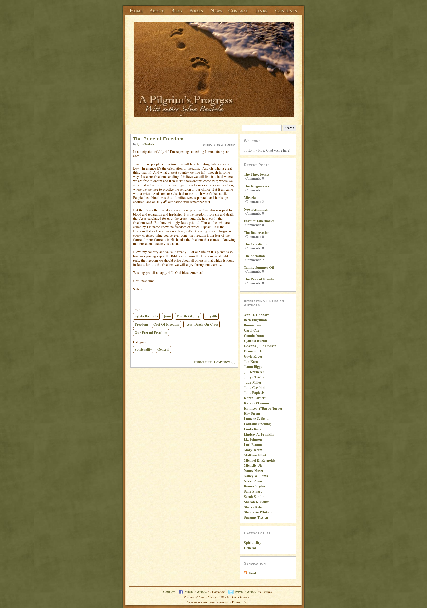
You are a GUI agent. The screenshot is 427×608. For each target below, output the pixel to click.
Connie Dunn (254, 335)
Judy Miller (252, 382)
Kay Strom (252, 413)
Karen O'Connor (256, 403)
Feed (252, 573)
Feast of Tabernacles (259, 220)
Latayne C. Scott (256, 418)
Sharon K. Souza (256, 501)
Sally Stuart (253, 491)
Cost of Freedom (166, 324)
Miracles (250, 197)
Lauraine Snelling (257, 423)
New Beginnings (256, 209)
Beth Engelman (255, 319)
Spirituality (143, 349)
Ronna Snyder (254, 486)
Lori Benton (253, 444)
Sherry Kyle (253, 507)
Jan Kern (251, 361)
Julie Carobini (254, 387)
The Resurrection (257, 232)
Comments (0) (224, 361)
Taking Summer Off (259, 267)
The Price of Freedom (158, 138)
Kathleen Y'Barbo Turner (263, 408)
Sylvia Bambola (146, 316)
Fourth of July (188, 316)
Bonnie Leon (253, 325)
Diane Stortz (253, 351)
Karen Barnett (255, 397)
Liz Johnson (253, 439)
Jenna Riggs (253, 366)
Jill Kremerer (254, 371)
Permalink (203, 361)
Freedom (141, 324)
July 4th (211, 316)
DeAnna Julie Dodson (260, 345)
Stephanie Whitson (258, 512)
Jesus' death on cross (201, 324)
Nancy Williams (256, 475)
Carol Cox (251, 330)
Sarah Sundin (254, 496)
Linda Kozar (253, 429)
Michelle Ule (253, 465)
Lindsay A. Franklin (259, 434)
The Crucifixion (255, 244)
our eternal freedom (151, 332)
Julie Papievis (254, 392)
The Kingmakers (256, 186)
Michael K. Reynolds (259, 460)
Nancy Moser (253, 470)
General (163, 349)
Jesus (167, 316)
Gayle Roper (253, 356)
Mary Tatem (253, 449)
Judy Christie (254, 377)
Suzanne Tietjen (256, 517)
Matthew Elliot (255, 455)
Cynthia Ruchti (255, 340)
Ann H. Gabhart (256, 314)
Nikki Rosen (253, 481)
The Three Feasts (256, 174)
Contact (169, 592)
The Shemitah (254, 255)
